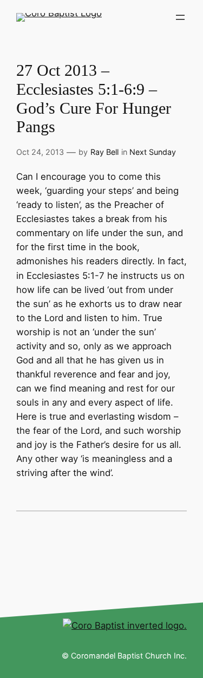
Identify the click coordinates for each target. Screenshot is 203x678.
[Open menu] (180, 17)
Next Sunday (152, 152)
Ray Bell (104, 152)
